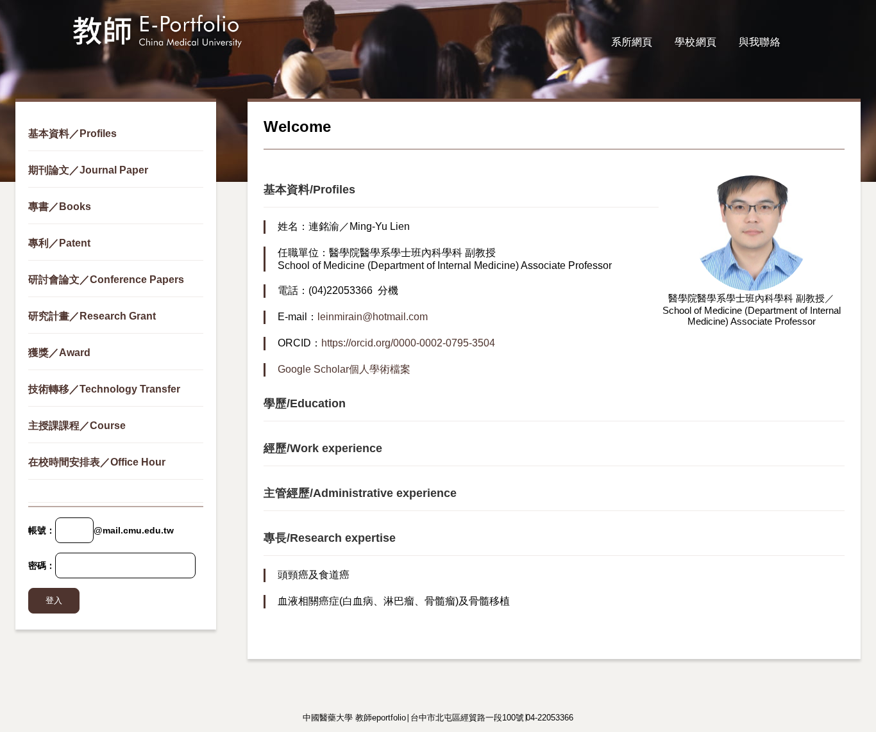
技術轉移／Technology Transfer (104, 389)
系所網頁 (632, 42)
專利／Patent (59, 243)
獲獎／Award (59, 352)
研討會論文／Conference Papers (106, 279)
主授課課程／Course (77, 425)
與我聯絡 (759, 42)
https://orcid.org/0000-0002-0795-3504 (408, 343)
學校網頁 (695, 42)
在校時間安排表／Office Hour (96, 462)
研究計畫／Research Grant (92, 316)
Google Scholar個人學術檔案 (344, 369)
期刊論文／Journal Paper (88, 170)
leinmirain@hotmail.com (372, 316)
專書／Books (59, 206)
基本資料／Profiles (72, 133)
